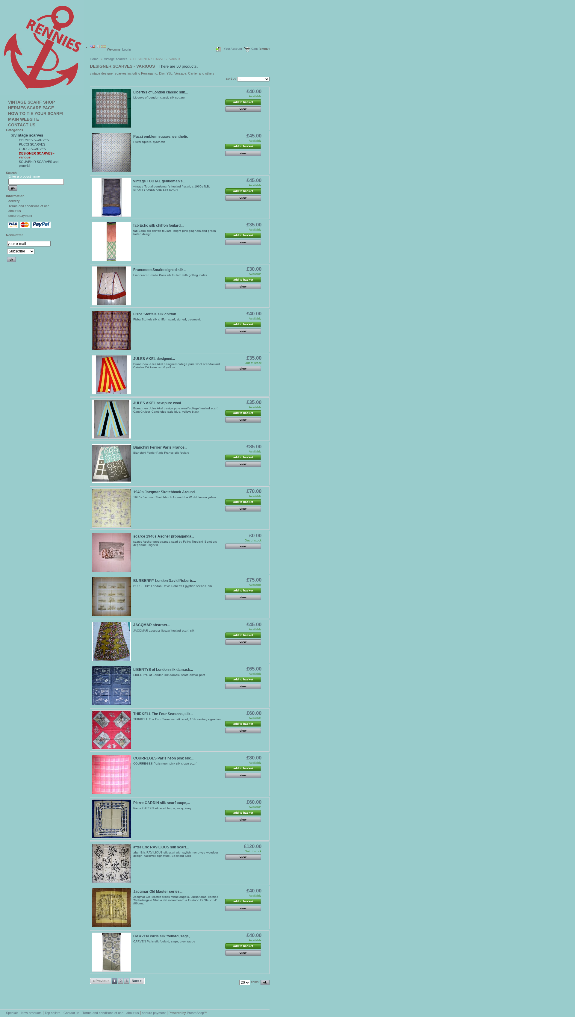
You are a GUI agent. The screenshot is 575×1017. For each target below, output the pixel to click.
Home (94, 59)
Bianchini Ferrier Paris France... (160, 447)
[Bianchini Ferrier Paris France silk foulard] (111, 463)
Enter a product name (24, 176)
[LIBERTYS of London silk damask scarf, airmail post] (111, 685)
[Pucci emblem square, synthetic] (111, 152)
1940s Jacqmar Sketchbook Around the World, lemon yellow (174, 497)
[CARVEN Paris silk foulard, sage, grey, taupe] (111, 952)
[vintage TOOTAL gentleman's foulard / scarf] (111, 197)
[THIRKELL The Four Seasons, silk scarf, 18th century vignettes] (111, 730)
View (243, 109)
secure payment (20, 215)
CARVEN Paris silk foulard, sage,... (162, 936)
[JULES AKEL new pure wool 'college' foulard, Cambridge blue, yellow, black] (111, 419)
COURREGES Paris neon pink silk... (163, 758)
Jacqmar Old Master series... (157, 891)
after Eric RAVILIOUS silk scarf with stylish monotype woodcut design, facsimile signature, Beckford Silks (175, 854)
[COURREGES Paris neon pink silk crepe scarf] (111, 774)
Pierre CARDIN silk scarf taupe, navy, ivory (162, 808)
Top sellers (52, 1013)
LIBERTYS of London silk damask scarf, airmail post (169, 675)
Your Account (233, 48)
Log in (126, 49)
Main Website (23, 119)
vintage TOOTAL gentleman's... (159, 181)
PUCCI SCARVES (32, 144)
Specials (12, 1013)
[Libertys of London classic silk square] (111, 108)
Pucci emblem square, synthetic (160, 136)
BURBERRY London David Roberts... (164, 581)
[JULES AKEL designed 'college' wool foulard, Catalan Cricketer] (111, 374)
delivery (14, 201)
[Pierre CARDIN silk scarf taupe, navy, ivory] (111, 819)
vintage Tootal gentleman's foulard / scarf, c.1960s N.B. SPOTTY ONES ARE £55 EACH (171, 188)
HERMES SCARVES (34, 140)
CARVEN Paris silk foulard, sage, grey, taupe (164, 941)
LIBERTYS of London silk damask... (163, 670)
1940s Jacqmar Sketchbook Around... (165, 492)
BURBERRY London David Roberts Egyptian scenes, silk (172, 586)
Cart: (254, 48)
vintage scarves (28, 135)
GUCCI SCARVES (32, 149)
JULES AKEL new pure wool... (158, 403)
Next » (137, 981)
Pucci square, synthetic (149, 141)
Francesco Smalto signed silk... (159, 270)
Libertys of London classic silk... (160, 92)
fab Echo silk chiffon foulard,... (158, 225)
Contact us (71, 1013)
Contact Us (21, 124)
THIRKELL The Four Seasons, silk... (163, 714)
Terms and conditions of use (28, 206)
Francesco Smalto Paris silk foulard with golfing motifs (170, 275)
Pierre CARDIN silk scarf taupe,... (161, 803)
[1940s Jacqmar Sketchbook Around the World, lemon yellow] (111, 508)
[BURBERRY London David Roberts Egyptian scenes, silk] (111, 596)
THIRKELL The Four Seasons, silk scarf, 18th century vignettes (177, 719)
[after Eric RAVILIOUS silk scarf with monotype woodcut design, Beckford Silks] (111, 863)
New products (31, 1013)
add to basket (243, 102)
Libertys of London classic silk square (159, 97)
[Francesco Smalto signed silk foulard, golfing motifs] (111, 285)
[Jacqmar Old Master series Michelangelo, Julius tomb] (111, 907)
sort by (231, 78)
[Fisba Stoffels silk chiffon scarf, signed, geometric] (111, 330)
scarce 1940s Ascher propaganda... (163, 536)
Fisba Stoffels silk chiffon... (156, 314)
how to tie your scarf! (35, 113)
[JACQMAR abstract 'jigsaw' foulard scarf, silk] (111, 641)
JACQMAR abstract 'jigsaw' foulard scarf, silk (163, 630)
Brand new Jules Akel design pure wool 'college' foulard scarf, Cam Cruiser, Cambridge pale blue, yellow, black (175, 410)
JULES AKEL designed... (154, 359)
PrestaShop (195, 1013)
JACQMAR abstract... (151, 625)
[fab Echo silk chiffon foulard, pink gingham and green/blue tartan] (111, 241)
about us (14, 211)
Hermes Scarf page (31, 107)
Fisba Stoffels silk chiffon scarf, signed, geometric (167, 319)
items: (255, 982)
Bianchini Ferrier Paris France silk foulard (161, 452)
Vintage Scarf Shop (31, 102)
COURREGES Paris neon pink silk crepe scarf (164, 763)
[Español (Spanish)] (103, 47)
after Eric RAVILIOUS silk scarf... (161, 847)
